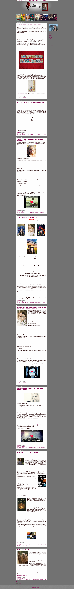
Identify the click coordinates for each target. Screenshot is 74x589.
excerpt (26, 447)
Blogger (41, 587)
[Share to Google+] (23, 96)
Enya (25, 212)
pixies (44, 447)
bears (28, 579)
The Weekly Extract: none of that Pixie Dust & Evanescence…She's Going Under (31, 308)
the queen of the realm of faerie (41, 134)
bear (26, 579)
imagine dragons (36, 447)
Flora (37, 212)
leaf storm (40, 544)
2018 (50, 38)
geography (36, 579)
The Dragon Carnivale (28, 134)
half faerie (43, 212)
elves (23, 447)
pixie (43, 447)
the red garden (22, 545)
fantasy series (36, 302)
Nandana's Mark (24, 134)
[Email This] (24, 96)
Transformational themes (20, 93)
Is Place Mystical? (23, 549)
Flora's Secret (40, 212)
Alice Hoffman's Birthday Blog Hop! (22, 575)
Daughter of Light (22, 212)
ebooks (20, 302)
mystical (41, 579)
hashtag (42, 302)
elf (22, 447)
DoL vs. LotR (51, 22)
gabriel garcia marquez (35, 544)
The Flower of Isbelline (34, 134)
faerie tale (25, 302)
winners (22, 135)
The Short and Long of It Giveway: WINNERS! (30, 102)
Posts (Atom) (21, 583)
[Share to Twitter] (20, 96)
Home (34, 581)
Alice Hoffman (20, 544)
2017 (50, 39)
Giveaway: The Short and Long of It (28, 217)
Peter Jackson (22, 213)
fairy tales (33, 212)
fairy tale (31, 212)
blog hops (26, 544)
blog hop (24, 544)
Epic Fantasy (27, 212)
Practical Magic (43, 544)
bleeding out (20, 447)
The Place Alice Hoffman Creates (27, 452)
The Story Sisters (27, 545)
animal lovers (24, 579)
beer (19, 212)
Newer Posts (18, 581)
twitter (23, 303)
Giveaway (20, 134)
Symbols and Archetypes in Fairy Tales (29, 24)
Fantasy (36, 212)
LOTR (19, 213)
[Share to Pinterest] (22, 577)
